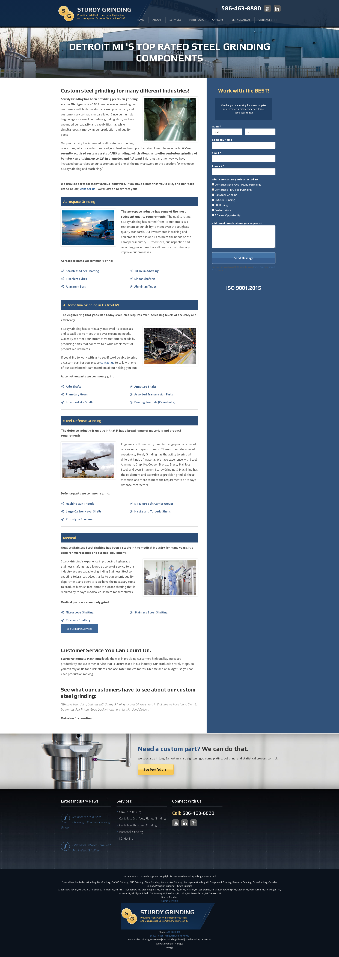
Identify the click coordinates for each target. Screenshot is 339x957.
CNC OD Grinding (130, 812)
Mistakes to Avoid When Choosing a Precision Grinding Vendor (85, 822)
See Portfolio (154, 769)
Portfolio (196, 19)
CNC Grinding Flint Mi (173, 939)
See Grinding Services (79, 628)
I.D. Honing (126, 838)
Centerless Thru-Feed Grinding (138, 825)
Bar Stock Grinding (131, 832)
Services (175, 19)
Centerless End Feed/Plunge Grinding (142, 818)
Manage (179, 943)
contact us (87, 189)
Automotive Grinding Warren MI (144, 939)
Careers (218, 19)
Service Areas (241, 19)
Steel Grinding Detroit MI (198, 939)
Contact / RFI (267, 19)
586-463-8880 (241, 8)
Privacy (169, 947)
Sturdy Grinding (169, 900)
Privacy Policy (258, 267)
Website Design (164, 943)
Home (140, 19)
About (157, 19)
